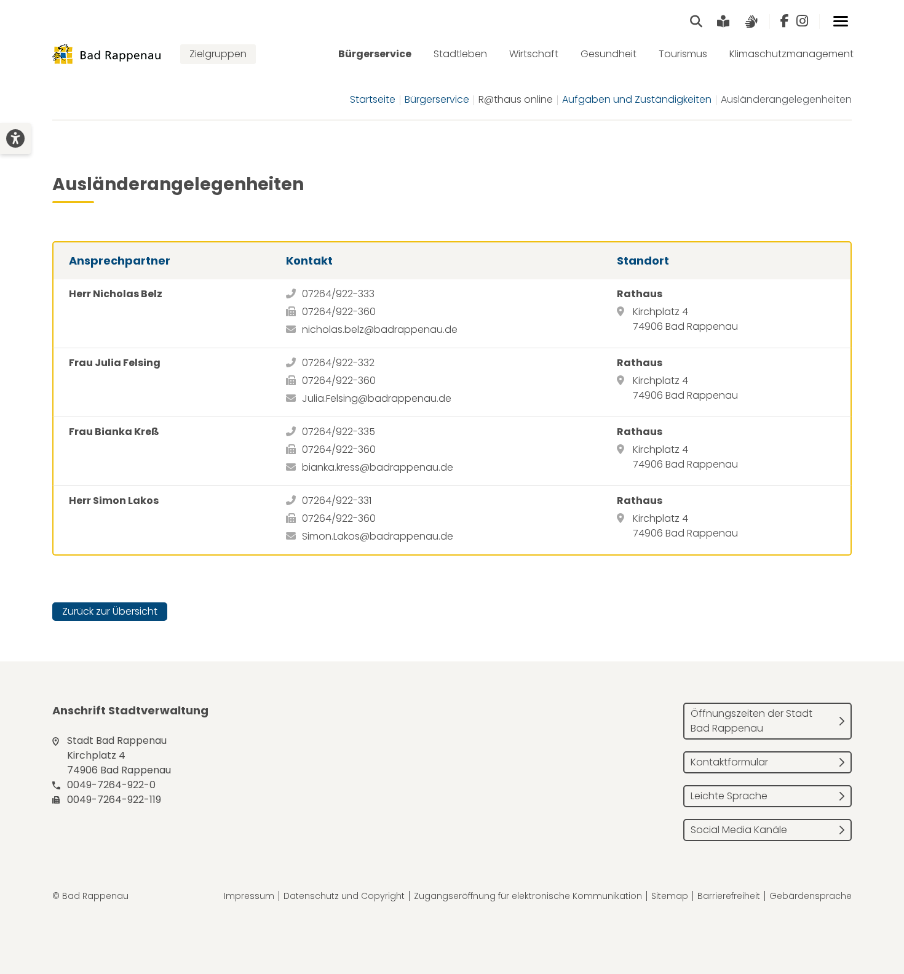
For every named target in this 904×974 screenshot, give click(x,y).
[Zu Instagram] (802, 21)
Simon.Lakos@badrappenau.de (377, 536)
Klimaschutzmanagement (791, 54)
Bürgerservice (374, 54)
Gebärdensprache (810, 896)
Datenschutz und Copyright (344, 896)
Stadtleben (460, 54)
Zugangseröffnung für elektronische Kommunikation (528, 896)
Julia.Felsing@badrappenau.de (376, 398)
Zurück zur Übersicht (109, 611)
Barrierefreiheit (728, 896)
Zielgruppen (218, 54)
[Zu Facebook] (784, 21)
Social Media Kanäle (739, 830)
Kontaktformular (729, 762)
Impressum (249, 896)
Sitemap (669, 896)
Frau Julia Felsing (115, 363)
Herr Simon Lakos (114, 500)
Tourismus (683, 54)
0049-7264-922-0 (111, 785)
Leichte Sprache (729, 796)
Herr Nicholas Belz (115, 294)
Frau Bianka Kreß (114, 432)
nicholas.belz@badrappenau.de (380, 329)
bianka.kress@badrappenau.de (377, 467)
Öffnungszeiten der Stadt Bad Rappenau (751, 720)
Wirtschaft (533, 54)
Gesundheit (608, 54)
